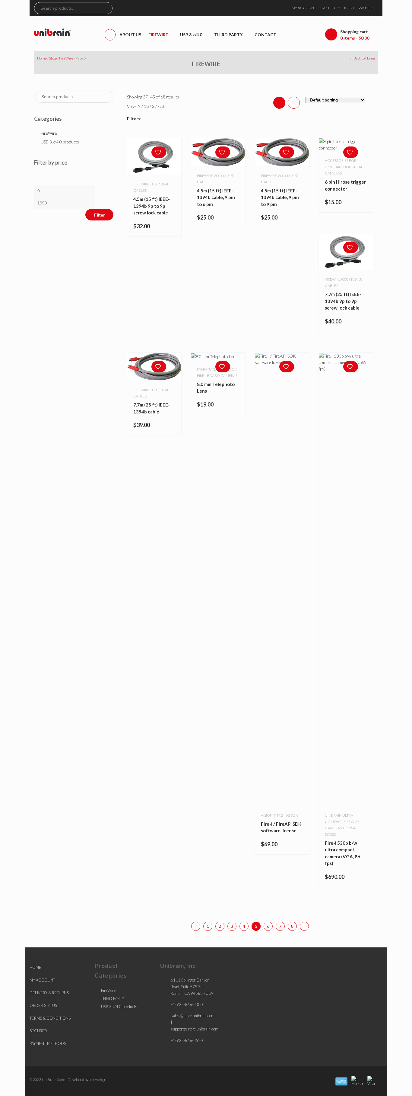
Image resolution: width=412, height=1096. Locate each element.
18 (147, 106)
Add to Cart (224, 353)
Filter (99, 215)
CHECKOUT (344, 7)
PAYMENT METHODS (48, 1043)
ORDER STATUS (43, 1005)
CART (325, 7)
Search (107, 8)
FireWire (66, 58)
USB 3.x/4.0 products (60, 141)
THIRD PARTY (112, 998)
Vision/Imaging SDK (279, 815)
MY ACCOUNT (304, 7)
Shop (53, 58)
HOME (35, 967)
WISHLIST (366, 7)
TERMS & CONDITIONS (50, 1018)
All (162, 106)
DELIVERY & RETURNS (49, 992)
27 (155, 106)
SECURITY (38, 1030)
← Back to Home (362, 58)
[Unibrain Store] (52, 31)
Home (42, 58)
